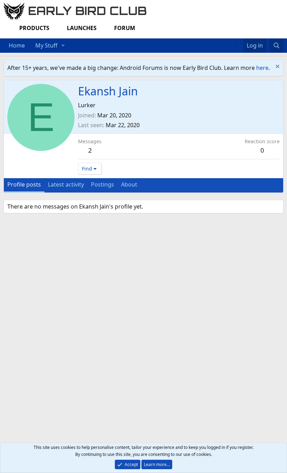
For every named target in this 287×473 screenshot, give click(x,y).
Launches (82, 28)
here (262, 68)
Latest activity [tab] (66, 184)
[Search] (276, 45)
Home (17, 45)
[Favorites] (239, 41)
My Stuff (46, 45)
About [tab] (129, 184)
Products (34, 28)
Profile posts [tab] (24, 184)
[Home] (232, 41)
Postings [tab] (102, 184)
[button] (63, 45)
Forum (124, 28)
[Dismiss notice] (277, 67)
